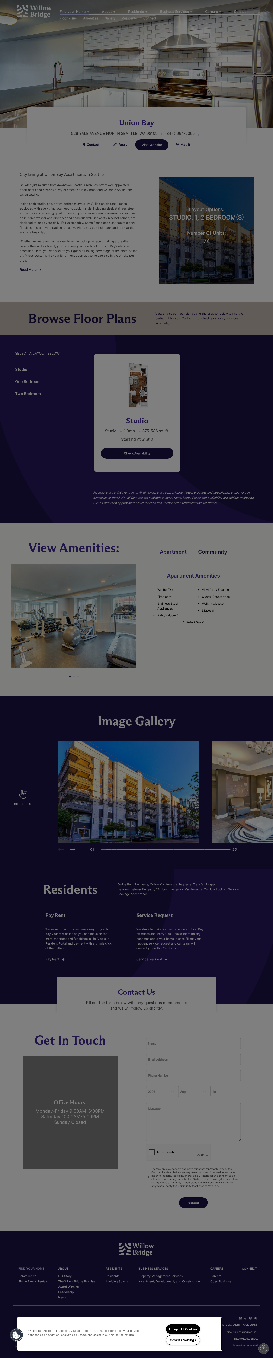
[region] (119, 1334)
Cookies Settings (183, 1340)
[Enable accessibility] (263, 1348)
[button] (16, 1335)
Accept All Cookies (182, 1329)
